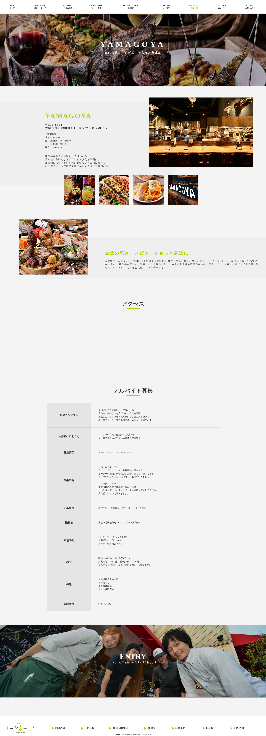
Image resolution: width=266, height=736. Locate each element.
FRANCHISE (96, 6)
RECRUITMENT (131, 6)
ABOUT (166, 6)
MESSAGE (40, 6)
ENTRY (222, 6)
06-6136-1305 (104, 604)
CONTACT (250, 6)
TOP (12, 6)
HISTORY (68, 6)
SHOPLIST (194, 6)
